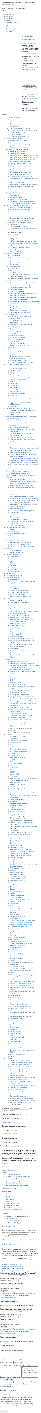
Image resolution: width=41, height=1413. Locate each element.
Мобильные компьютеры (18, 736)
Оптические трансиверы (18, 751)
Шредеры (13, 561)
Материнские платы (17, 335)
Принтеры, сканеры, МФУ (14, 266)
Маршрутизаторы (16, 586)
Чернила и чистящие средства (20, 849)
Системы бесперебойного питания (22, 609)
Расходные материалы (14, 281)
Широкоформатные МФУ (18, 276)
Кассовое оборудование (14, 575)
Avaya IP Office (15, 841)
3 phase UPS (14, 774)
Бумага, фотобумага (17, 291)
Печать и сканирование (18, 713)
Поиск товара (6, 1108)
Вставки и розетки (16, 897)
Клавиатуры (14, 383)
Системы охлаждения (17, 343)
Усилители (13, 1029)
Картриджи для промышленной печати (23, 293)
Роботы (12, 1094)
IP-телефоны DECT (16, 805)
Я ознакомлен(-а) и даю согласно (30, 93)
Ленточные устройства (18, 214)
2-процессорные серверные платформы (24, 157)
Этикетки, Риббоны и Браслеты (21, 469)
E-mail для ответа (6, 1362)
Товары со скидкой (16, 958)
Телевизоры (14, 264)
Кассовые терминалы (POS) (19, 456)
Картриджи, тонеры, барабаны (20, 669)
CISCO (12, 759)
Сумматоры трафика (17, 847)
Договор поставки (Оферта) (15, 1209)
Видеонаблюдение (16, 636)
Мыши (12, 381)
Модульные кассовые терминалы (21, 924)
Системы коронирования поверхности (23, 851)
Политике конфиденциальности (29, 97)
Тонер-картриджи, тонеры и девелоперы (24, 308)
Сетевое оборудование (14, 193)
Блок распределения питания (20, 1006)
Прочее (12, 657)
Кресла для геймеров (17, 552)
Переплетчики (15, 571)
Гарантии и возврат (12, 25)
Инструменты (14, 950)
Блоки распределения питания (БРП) (23, 920)
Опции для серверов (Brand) (20, 145)
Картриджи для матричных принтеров (23, 297)
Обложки (13, 563)
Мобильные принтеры (17, 816)
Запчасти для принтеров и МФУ (21, 701)
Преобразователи (16, 1041)
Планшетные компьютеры (19, 780)
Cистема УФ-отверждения (19, 853)
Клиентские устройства (18, 916)
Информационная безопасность (17, 527)
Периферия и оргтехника (18, 667)
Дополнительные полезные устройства (23, 398)
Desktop (12, 885)
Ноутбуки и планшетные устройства (18, 128)
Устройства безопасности (19, 927)
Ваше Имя (25, 51)
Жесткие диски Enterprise (18, 182)
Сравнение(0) (10, 29)
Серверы (13, 678)
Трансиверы (14, 1000)
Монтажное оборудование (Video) (21, 496)
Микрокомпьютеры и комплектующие (23, 1077)
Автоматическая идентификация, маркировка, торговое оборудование (22, 417)
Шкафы (12, 373)
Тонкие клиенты (15, 124)
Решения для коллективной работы (22, 511)
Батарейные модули (17, 1018)
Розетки (12, 893)
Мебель (12, 730)
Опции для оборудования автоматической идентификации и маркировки (24, 449)
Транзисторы (14, 1027)
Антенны (13, 935)
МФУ (11, 270)
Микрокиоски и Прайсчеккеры (20, 452)
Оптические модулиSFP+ (18, 968)
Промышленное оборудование (16, 534)
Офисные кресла (16, 550)
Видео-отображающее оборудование (19, 471)
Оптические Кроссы (17, 891)
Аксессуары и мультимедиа (19, 707)
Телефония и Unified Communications (23, 699)
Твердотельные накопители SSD (21, 345)
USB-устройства (15, 389)
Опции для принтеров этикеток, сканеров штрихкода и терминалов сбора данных (24, 459)
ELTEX (12, 766)
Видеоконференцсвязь (18, 941)
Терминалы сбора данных (19, 427)
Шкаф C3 (13, 979)
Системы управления (17, 506)
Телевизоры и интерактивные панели (23, 1100)
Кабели (12, 870)
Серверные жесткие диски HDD (21, 176)
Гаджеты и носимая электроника (21, 1062)
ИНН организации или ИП (9, 1365)
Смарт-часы (14, 406)
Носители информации (18, 216)
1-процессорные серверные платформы (24, 155)
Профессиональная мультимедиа (21, 715)
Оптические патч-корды (18, 881)
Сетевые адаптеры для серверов (21, 187)
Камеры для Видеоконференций (21, 485)
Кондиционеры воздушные (19, 906)
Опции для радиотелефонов (20, 356)
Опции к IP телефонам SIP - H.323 (22, 362)
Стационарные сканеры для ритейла (23, 793)
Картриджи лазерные (17, 295)
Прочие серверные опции (19, 191)
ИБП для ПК (14, 239)
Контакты (9, 27)
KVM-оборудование (17, 375)
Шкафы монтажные (16, 860)
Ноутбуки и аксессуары (18, 1083)
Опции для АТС (15, 352)
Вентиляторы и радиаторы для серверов (24, 184)
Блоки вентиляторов (17, 933)
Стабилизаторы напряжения (20, 247)
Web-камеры (14, 387)
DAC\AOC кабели (16, 763)
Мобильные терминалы (18, 747)
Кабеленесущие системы (18, 199)
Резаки (12, 559)
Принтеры (13, 268)
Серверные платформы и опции (17, 149)
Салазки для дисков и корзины (20, 189)
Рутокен (12, 529)
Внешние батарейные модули (20, 983)
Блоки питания (15, 918)
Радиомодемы (15, 904)
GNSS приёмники (16, 947)
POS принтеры (15, 814)
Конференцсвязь (16, 845)
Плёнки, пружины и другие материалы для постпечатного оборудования (24, 723)
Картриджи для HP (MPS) (18, 299)
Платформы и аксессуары (19, 1090)
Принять (4, 1412)
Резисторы (13, 1039)
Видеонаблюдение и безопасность (22, 638)
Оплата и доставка (12, 23)
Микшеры (13, 494)
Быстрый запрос (28, 43)
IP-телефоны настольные (19, 803)
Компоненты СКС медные (19, 945)
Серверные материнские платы (21, 164)
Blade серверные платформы (20, 161)
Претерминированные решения (21, 943)
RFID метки (14, 776)
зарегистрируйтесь (8, 5)
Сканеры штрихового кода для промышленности (20, 434)
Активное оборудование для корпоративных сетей (20, 691)
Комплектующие (11, 314)
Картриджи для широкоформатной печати (24, 283)
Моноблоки (14, 126)
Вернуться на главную (9, 1170)
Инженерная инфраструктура (20, 694)
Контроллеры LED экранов (19, 519)
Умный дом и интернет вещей (20, 720)
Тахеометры (14, 912)
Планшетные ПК (15, 134)
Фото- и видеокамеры (17, 646)
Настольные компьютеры (18, 120)
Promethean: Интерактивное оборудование (19, 514)
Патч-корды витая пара (18, 876)
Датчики (12, 887)
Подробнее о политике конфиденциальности (15, 1408)
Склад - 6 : (9, 1058)
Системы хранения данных (19, 220)
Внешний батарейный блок (19, 985)
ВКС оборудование (16, 525)
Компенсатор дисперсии (18, 998)
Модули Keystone (16, 901)
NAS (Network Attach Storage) (20, 210)
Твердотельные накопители (19, 329)
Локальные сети (15, 195)
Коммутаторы (14, 580)
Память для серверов (17, 170)
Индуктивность (15, 1033)
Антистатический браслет (19, 1004)
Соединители (14, 1023)
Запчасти (13, 1056)
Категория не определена (19, 651)
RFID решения (15, 952)
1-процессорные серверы (19, 141)
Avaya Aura (14, 770)
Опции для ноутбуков (17, 132)
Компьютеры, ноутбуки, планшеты (22, 663)
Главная (3, 1146)
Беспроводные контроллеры (20, 931)
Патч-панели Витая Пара (18, 878)
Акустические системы (17, 393)
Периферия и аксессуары (19, 1087)
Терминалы (14, 1044)
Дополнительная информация (10, 1377)
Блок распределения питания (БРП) (22, 970)
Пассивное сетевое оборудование (22, 201)
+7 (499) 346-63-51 (12, 1221)
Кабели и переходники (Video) (20, 483)
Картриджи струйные (17, 289)
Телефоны (13, 801)
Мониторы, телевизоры (14, 253)
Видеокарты (14, 322)
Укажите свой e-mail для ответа (11, 1278)
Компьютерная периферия (19, 617)
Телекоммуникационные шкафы (21, 1016)
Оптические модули (17, 966)
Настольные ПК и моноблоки (20, 1081)
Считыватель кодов (16, 866)
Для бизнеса (10, 16)
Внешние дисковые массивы (20, 207)
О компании (10, 14)
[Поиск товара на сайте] (31, 1108)
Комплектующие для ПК (18, 623)
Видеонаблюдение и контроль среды (23, 410)
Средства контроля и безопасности (18, 408)
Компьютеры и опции (13, 118)
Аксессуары (14, 396)
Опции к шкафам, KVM (18, 368)
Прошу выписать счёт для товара (12, 1350)
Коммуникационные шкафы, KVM (17, 364)
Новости (8, 20)
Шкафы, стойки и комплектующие (21, 855)
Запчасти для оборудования (15, 540)
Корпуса (13, 333)
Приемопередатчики (17, 1037)
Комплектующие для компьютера (21, 619)
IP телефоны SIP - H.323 (18, 360)
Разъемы (13, 1025)
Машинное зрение (16, 837)
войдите (28, 2)
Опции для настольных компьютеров (23, 122)
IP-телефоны (14, 588)
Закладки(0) (10, 31)
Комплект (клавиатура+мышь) (20, 402)
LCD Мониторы (15, 256)
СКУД (12, 414)
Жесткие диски (15, 327)
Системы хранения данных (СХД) (21, 1098)
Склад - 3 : (9, 598)
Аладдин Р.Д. (14, 531)
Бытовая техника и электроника (21, 728)
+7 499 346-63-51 (28, 36)
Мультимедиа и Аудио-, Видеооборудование (18, 627)
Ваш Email (5, 1236)
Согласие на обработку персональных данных (18, 1271)
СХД (11, 680)
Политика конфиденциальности (12, 1264)
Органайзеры (14, 830)
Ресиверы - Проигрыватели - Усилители (23, 504)
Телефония (10, 347)
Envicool (13, 843)
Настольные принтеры (18, 1046)
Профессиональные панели (19, 473)
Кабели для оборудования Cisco (21, 596)
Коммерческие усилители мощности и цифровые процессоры (23, 489)
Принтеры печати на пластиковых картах (24, 454)
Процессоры (14, 168)
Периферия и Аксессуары (19, 740)
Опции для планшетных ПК (19, 136)
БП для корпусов (16, 320)
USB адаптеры (15, 404)
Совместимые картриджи (18, 310)
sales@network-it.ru (28, 40)
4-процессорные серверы (19, 147)
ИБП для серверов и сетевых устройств (23, 241)
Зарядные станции (16, 251)
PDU (11, 366)
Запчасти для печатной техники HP (22, 546)
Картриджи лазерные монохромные (22, 285)
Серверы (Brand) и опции (14, 138)
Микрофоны (14, 492)
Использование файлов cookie (12, 1269)
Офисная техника (12, 554)
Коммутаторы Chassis (17, 784)
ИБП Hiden (13, 249)
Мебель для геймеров (17, 1075)
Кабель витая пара (16, 874)
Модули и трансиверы (17, 594)
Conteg (12, 889)
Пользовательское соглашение (12, 1266)
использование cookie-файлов (10, 1404)
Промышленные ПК (17, 1092)
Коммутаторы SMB (16, 1048)
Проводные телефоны (17, 358)
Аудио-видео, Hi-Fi (16, 634)
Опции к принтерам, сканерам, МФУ (22, 274)
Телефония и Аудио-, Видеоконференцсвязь (18, 631)
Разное (12, 960)
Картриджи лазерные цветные (20, 287)
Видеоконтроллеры (16, 508)
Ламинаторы (14, 557)
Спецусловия (10, 18)
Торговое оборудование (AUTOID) (22, 1102)
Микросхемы (14, 1021)
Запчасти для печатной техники (21, 542)
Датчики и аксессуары (17, 412)
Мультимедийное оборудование (21, 644)
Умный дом (14, 648)
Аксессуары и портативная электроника (19, 377)
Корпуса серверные (17, 166)
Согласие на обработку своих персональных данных (19, 1241)
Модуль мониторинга (17, 1054)
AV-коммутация (15, 517)
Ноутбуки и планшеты (17, 600)
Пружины (13, 565)
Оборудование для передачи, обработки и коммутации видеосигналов (24, 501)
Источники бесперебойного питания (18, 222)
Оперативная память (17, 337)
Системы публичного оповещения (22, 929)
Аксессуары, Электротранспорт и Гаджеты (24, 655)
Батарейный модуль (17, 799)
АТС (11, 350)
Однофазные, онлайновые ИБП (21, 835)
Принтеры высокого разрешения (21, 820)
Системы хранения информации (17, 205)
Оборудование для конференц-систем (23, 498)
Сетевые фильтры (16, 233)
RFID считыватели (16, 868)
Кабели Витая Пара (17, 872)
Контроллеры (14, 939)
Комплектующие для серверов (20, 1071)
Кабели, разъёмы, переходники (21, 1067)
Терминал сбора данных (18, 749)
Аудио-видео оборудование (19, 1060)
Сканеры (13, 272)
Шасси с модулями (16, 1008)
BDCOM (12, 772)
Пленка (12, 567)
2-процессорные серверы (19, 143)
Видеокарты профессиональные (21, 324)
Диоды (12, 1035)
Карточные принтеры (17, 812)
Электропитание (15, 1104)
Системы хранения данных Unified (22, 218)
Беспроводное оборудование (20, 590)
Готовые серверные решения (20, 1064)
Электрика (9, 573)
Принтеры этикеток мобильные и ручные (24, 462)
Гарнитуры (13, 385)
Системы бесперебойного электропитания (24, 665)
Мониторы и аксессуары (18, 1079)
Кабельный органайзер (18, 1002)
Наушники (13, 400)
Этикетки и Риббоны (17, 421)
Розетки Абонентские (17, 895)
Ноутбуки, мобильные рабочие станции (23, 130)
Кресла (8, 548)
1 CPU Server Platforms (18, 151)
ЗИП (11, 761)
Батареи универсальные (18, 226)
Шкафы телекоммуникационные (21, 862)
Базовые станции (16, 996)
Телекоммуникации (16, 197)
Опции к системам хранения (20, 212)
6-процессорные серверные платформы (24, 159)
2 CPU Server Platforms (18, 153)
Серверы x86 (14, 755)
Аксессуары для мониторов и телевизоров (24, 262)
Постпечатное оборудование (20, 732)
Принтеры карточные (17, 809)
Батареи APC (14, 224)
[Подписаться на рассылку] (29, 1236)
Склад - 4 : (9, 659)
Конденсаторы (15, 1031)
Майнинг (13, 1073)
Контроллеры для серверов (19, 174)
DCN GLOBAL (14, 768)
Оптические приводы (17, 339)
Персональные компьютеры (19, 603)
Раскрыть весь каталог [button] (9, 1188)
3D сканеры (14, 791)
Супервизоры (14, 914)
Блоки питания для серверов (20, 172)
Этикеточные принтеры (18, 818)
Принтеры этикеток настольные (21, 437)
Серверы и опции (16, 607)
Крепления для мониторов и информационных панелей (20, 259)
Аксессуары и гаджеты (17, 653)
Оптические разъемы (17, 937)
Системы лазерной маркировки (21, 922)
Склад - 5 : (9, 734)
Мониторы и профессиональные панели (24, 611)
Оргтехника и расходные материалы (22, 605)
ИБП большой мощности (18, 237)
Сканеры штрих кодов (17, 789)
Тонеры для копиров (17, 306)
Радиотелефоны (15, 354)
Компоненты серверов (17, 757)
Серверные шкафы (16, 858)
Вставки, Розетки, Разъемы (19, 899)
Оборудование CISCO (13, 577)
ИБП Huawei (14, 235)
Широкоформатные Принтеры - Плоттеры (24, 278)
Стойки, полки (15, 370)
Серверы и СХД (15, 682)
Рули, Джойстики (15, 391)
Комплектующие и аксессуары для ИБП (23, 778)
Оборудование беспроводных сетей (22, 203)
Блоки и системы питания (19, 592)
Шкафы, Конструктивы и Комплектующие (24, 864)
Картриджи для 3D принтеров (20, 312)
